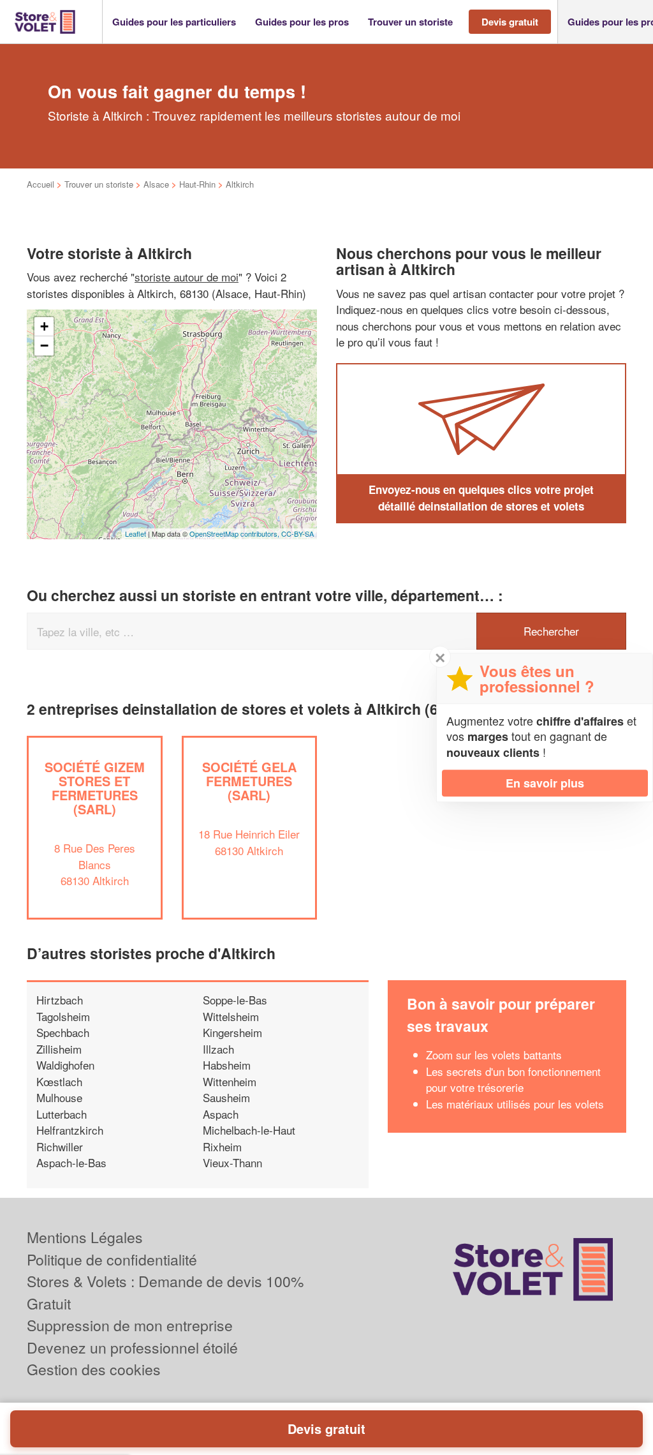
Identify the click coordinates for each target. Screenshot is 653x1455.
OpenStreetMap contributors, (235, 533)
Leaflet (135, 533)
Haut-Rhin (197, 184)
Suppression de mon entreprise (130, 1325)
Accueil (40, 184)
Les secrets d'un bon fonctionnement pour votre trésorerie (513, 1079)
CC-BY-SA (297, 533)
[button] (174, 22)
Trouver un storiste (98, 184)
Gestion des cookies (94, 1369)
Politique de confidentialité (112, 1259)
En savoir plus (545, 783)
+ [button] (44, 326)
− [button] (44, 346)
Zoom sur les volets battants (494, 1055)
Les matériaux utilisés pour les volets (515, 1104)
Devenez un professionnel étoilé (132, 1347)
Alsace (156, 184)
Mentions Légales (85, 1237)
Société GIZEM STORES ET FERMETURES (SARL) (95, 787)
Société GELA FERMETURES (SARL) (249, 780)
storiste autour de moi (186, 277)
